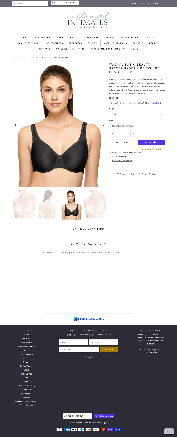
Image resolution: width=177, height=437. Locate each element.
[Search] (14, 3)
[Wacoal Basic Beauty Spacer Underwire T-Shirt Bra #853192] (59, 125)
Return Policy (26, 350)
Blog (26, 378)
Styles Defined (26, 374)
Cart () (145, 3)
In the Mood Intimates (84, 423)
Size (111, 121)
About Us (26, 358)
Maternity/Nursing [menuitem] (115, 43)
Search (26, 335)
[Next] (102, 125)
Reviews (26, 397)
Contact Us (26, 382)
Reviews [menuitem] (154, 43)
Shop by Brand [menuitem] (43, 37)
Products (22, 58)
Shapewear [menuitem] (75, 43)
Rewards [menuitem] (138, 43)
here (144, 338)
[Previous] (16, 125)
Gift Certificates (26, 354)
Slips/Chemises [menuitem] (53, 43)
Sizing (26, 370)
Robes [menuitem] (109, 37)
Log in (133, 3)
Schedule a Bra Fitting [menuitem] (70, 49)
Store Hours (26, 389)
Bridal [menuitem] (151, 37)
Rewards (26, 362)
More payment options (151, 149)
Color (111, 109)
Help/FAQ (26, 339)
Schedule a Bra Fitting (26, 386)
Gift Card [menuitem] (44, 49)
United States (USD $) (63, 3)
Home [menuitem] (25, 37)
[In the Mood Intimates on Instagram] (91, 357)
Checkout (158, 3)
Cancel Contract (26, 405)
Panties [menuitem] (73, 37)
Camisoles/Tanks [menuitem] (28, 43)
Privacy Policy (26, 342)
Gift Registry (26, 393)
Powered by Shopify (100, 423)
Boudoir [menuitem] (93, 43)
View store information (122, 161)
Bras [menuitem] (60, 37)
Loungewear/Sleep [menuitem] (130, 37)
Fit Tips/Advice (26, 366)
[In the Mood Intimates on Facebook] (86, 357)
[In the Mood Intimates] (88, 21)
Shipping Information (26, 346)
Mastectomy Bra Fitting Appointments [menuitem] (114, 49)
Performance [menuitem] (92, 37)
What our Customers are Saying (26, 401)
